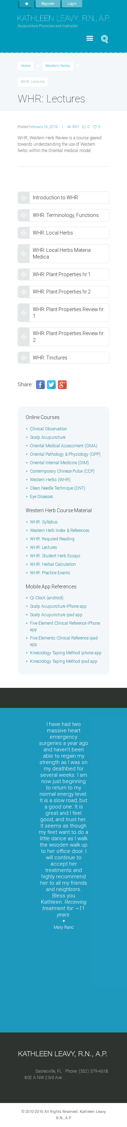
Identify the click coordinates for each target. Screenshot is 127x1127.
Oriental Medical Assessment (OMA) (63, 445)
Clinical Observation (48, 428)
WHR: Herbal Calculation (53, 564)
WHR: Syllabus (44, 522)
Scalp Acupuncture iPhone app (58, 606)
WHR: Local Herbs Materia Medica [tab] (62, 253)
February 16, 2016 (43, 127)
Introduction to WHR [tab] (55, 197)
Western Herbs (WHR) (50, 479)
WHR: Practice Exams (50, 572)
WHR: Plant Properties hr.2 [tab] (62, 292)
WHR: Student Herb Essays (55, 555)
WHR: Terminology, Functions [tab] (66, 215)
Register (48, 4)
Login (72, 4)
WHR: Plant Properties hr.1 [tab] (62, 274)
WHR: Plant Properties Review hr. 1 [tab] (68, 313)
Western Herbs (58, 66)
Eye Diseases (41, 496)
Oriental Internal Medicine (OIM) (59, 462)
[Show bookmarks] (26, 3)
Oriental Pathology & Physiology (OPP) (65, 454)
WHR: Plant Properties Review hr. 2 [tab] (68, 337)
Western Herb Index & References (60, 530)
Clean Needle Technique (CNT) (57, 488)
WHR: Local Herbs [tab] (53, 233)
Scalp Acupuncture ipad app (56, 614)
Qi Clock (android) (47, 597)
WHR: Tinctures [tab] (50, 357)
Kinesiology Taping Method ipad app (63, 661)
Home (25, 66)
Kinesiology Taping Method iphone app (66, 652)
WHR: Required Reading (52, 539)
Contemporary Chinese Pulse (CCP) (62, 471)
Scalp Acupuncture (47, 437)
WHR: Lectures (43, 547)
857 (76, 127)
